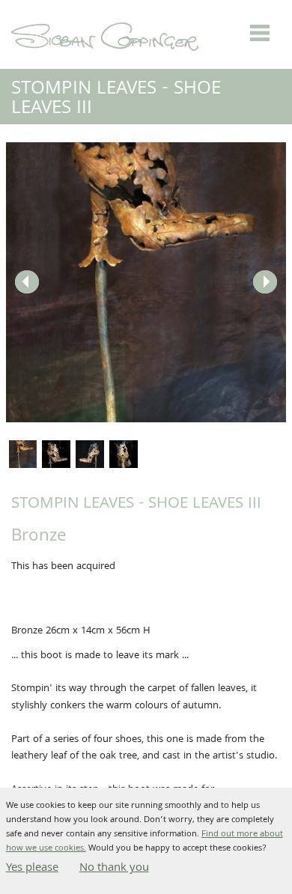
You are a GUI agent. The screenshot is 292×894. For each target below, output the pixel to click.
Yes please (32, 868)
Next (265, 282)
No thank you (114, 868)
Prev (27, 282)
